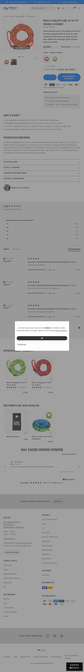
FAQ (5, 587)
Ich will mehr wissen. (60, 331)
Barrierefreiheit (56, 657)
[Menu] (78, 8)
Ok (42, 338)
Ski (43, 528)
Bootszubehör (46, 559)
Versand (6, 569)
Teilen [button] (53, 269)
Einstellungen (22, 344)
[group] (15, 206)
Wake (44, 524)
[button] (5, 466)
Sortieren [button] (7, 249)
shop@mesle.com (9, 539)
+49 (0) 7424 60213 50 (22, 546)
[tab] (74, 249)
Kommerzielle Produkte (49, 563)
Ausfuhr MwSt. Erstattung (12, 578)
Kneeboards (46, 532)
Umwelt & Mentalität (10, 612)
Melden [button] (49, 269)
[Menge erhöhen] (54, 77)
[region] (42, 467)
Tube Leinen (31, 16)
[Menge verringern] (46, 77)
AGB (15, 657)
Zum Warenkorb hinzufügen (69, 77)
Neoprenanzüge (47, 550)
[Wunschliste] (68, 8)
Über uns (6, 599)
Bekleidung (45, 554)
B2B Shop (58, 501)
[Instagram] (47, 635)
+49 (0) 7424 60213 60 (23, 543)
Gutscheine (45, 575)
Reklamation (8, 583)
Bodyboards (46, 541)
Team (5, 603)
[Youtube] (61, 635)
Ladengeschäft (8, 608)
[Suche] (68, 8)
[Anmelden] (63, 8)
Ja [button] (46, 269)
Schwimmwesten (47, 546)
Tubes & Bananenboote (17, 16)
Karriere (6, 616)
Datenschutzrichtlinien (40, 657)
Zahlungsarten (8, 565)
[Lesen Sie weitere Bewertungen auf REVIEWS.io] (69, 479)
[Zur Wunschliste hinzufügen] (35, 58)
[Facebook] (54, 635)
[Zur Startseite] (10, 8)
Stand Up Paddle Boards (50, 537)
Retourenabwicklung (10, 574)
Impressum (7, 657)
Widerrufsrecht (25, 657)
